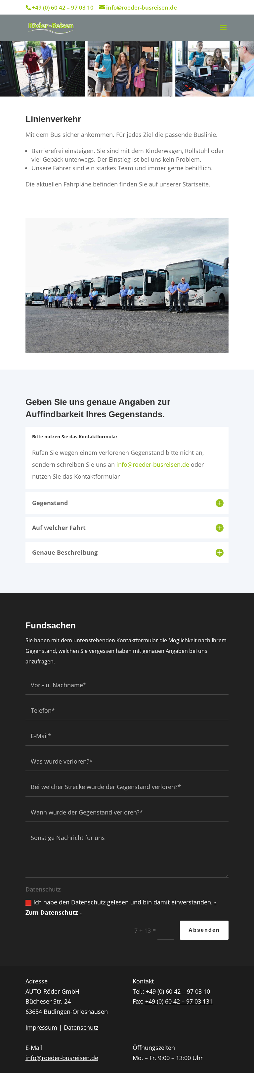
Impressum (41, 1027)
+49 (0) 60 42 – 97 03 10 (178, 991)
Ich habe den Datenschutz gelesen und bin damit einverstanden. (120, 907)
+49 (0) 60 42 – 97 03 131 (179, 1001)
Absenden (204, 930)
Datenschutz (81, 1027)
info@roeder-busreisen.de (152, 464)
